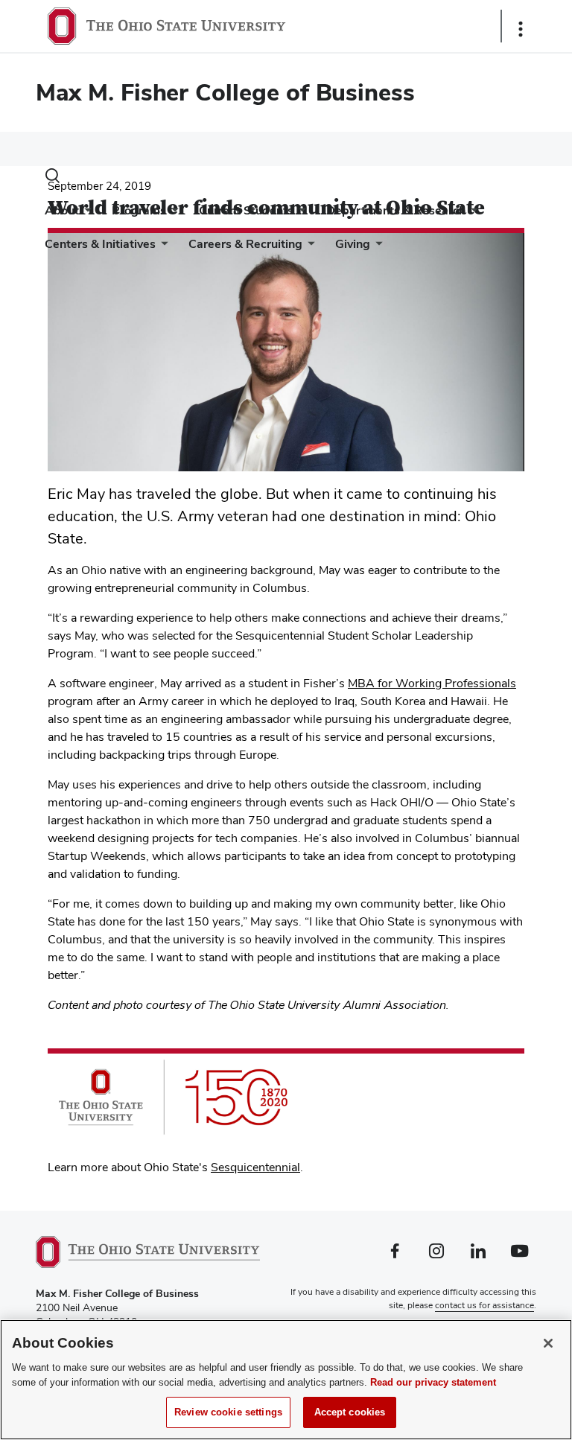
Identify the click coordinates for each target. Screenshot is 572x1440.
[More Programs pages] (172, 214)
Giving (352, 244)
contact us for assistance (484, 1305)
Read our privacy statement (433, 1382)
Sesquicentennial (255, 1167)
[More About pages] (85, 214)
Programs (139, 210)
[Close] (548, 1343)
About (62, 210)
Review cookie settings (228, 1412)
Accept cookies (350, 1412)
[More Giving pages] (376, 247)
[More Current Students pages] (299, 214)
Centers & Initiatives (100, 244)
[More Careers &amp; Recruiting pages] (308, 247)
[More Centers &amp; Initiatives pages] (162, 247)
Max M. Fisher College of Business (225, 92)
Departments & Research (395, 210)
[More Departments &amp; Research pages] (471, 214)
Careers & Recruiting (245, 244)
